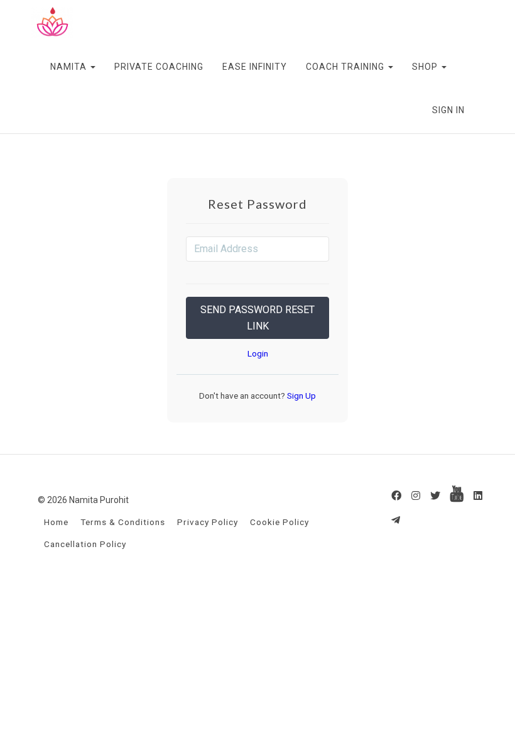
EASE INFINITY (254, 67)
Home (56, 522)
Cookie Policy (279, 522)
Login (257, 353)
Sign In (448, 110)
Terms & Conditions (122, 522)
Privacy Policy (207, 522)
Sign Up (300, 395)
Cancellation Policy (85, 544)
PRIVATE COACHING (158, 67)
